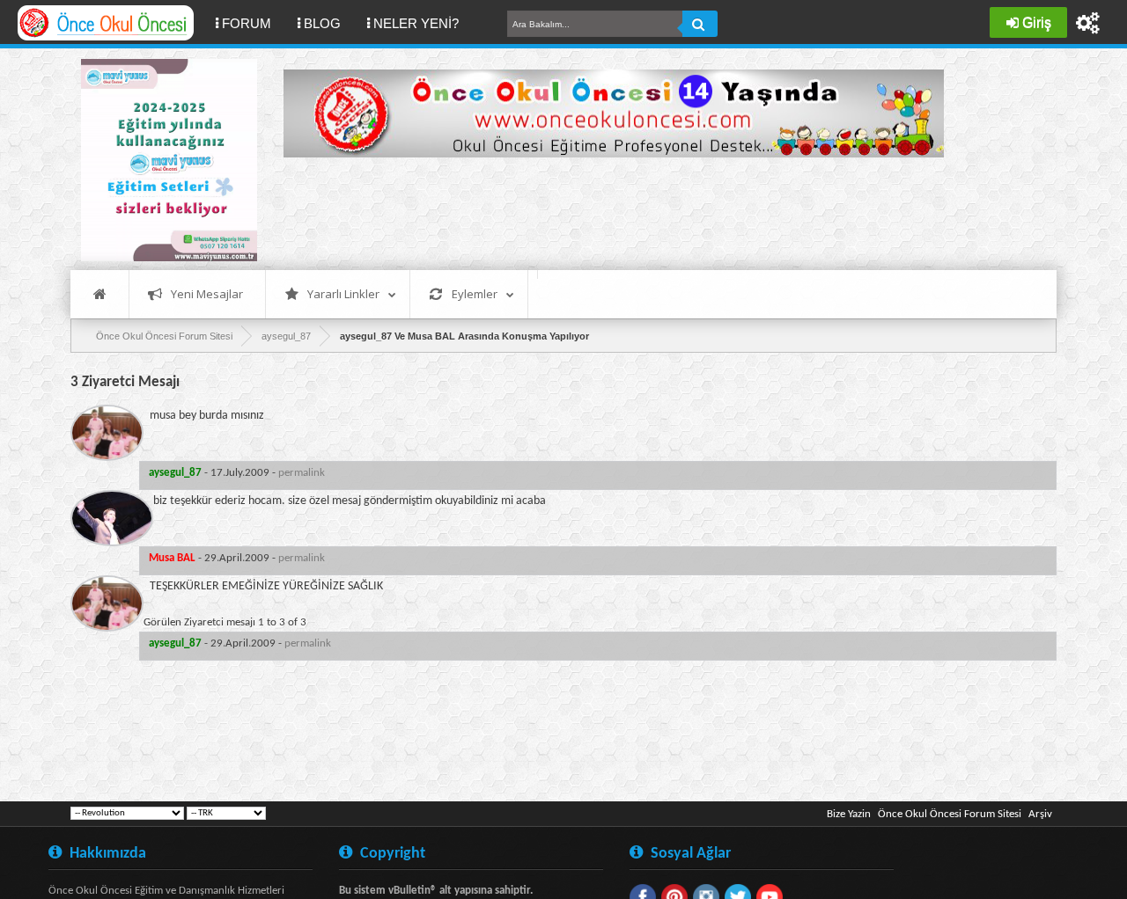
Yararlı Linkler (343, 294)
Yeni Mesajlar (207, 294)
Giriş (1036, 22)
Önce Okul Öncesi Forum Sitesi (949, 814)
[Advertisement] (604, 211)
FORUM (253, 23)
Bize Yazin (849, 814)
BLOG (322, 23)
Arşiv (1040, 814)
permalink (301, 473)
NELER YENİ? (416, 23)
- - (237, 473)
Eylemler (474, 294)
